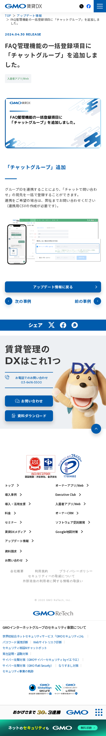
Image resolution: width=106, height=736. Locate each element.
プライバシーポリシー (76, 571)
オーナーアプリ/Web (69, 485)
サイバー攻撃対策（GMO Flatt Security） (27, 665)
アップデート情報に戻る (53, 286)
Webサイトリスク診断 (47, 642)
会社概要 (17, 571)
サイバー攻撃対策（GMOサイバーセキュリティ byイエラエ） (41, 659)
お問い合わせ (14, 560)
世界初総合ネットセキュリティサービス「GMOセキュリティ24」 (43, 636)
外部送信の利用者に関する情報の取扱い (53, 581)
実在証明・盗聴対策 (15, 653)
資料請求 (11, 551)
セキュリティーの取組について (51, 576)
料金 (8, 513)
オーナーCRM (64, 513)
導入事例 (11, 494)
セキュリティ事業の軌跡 (18, 671)
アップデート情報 (29, 15)
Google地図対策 (66, 532)
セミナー (11, 522)
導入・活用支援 (15, 504)
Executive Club (65, 494)
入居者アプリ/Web (68, 504)
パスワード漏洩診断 (15, 642)
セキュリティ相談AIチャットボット (24, 647)
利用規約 (41, 571)
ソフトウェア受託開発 (70, 522)
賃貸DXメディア (15, 532)
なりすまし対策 (68, 665)
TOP (8, 15)
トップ (9, 485)
